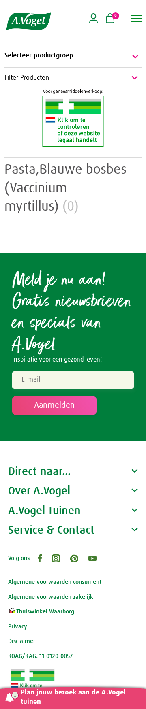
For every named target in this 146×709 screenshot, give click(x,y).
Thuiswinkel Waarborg (45, 612)
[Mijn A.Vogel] (93, 21)
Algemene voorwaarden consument (54, 582)
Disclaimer (21, 641)
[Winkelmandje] (110, 19)
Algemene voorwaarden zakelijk (50, 597)
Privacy (17, 627)
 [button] (136, 18)
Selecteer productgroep (38, 55)
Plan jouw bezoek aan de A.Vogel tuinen (73, 697)
